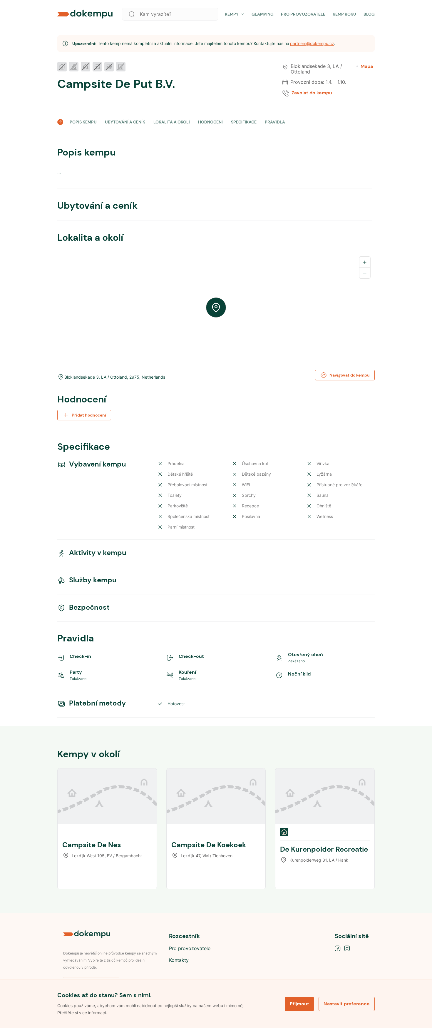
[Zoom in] (364, 262)
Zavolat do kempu (312, 93)
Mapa (367, 66)
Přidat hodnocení (89, 415)
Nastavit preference (347, 1004)
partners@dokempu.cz (312, 43)
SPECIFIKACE (244, 122)
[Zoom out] (364, 273)
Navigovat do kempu (349, 375)
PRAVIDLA (275, 122)
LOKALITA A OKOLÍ (171, 122)
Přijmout (299, 1004)
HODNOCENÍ (210, 122)
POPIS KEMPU (83, 122)
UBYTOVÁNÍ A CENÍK (125, 122)
